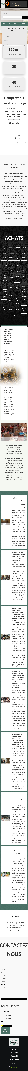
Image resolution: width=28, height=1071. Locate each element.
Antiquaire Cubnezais (12, 928)
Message (3, 984)
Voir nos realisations (10, 24)
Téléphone (3, 978)
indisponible (18, 1)
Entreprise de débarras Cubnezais (20, 924)
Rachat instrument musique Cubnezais (16, 928)
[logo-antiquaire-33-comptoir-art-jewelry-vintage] (3, 4)
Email (2, 972)
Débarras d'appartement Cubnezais (9, 924)
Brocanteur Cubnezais (16, 923)
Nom (2, 967)
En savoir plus (16, 147)
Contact (24, 24)
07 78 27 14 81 (18, 6)
